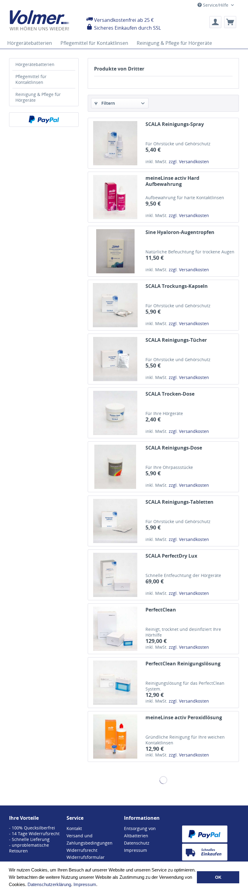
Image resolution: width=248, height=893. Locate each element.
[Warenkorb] (230, 22)
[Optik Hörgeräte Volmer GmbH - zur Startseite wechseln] (43, 20)
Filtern (107, 103)
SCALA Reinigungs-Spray (174, 124)
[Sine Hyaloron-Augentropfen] (115, 251)
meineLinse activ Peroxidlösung (183, 717)
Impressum (84, 884)
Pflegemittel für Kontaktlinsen (31, 79)
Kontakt (74, 828)
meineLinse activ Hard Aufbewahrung (172, 181)
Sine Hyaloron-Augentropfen (179, 232)
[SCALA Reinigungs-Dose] (115, 467)
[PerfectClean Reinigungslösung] (115, 683)
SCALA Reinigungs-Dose (173, 448)
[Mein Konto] (215, 22)
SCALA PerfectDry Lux (171, 556)
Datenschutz (136, 843)
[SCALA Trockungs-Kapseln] (115, 305)
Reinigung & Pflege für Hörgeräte (38, 97)
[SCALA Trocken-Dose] (115, 413)
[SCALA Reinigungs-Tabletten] (115, 521)
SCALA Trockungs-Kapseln (176, 286)
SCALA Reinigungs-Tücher (176, 340)
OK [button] (218, 877)
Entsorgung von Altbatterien (140, 832)
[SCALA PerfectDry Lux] (115, 575)
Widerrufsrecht (82, 850)
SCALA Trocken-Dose (169, 394)
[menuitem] (215, 22)
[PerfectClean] (115, 629)
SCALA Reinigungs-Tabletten (179, 502)
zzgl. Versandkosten (189, 161)
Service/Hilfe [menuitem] (216, 5)
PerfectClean (160, 610)
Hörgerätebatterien (34, 64)
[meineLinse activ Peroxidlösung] (115, 736)
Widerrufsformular (86, 857)
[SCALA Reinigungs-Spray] (115, 143)
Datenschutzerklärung (49, 884)
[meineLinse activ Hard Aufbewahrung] (115, 197)
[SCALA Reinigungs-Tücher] (115, 359)
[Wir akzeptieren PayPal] (43, 120)
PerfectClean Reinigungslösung (182, 664)
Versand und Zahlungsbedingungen (90, 839)
